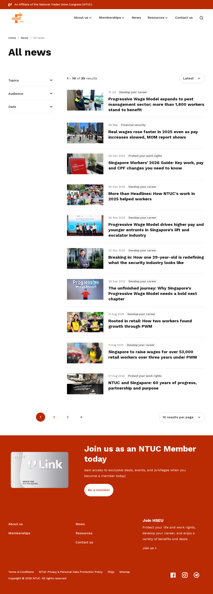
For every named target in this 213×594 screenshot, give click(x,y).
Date (12, 107)
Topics (13, 80)
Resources (84, 533)
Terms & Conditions (21, 571)
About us (15, 524)
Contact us (84, 542)
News (24, 37)
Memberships (19, 533)
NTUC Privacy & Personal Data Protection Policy (71, 571)
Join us (148, 548)
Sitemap (124, 571)
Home (12, 37)
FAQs (111, 571)
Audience (15, 94)
